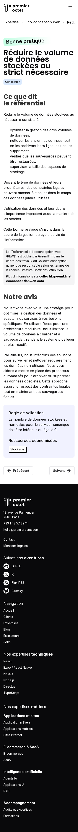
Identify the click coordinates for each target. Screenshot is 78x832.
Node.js (8, 680)
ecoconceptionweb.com (25, 281)
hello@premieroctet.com (21, 529)
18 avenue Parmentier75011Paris (18, 515)
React (7, 661)
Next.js (8, 674)
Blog (6, 629)
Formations (11, 816)
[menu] (70, 7)
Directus (9, 686)
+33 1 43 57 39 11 (15, 523)
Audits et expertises (17, 809)
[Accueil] (16, 8)
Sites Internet (12, 735)
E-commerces (13, 753)
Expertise (11, 22)
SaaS (7, 760)
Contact (9, 539)
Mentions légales (15, 546)
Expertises (10, 623)
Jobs (7, 642)
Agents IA (10, 778)
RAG (6, 791)
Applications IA (13, 784)
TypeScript (11, 693)
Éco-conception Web (43, 22)
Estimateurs (11, 636)
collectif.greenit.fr (53, 276)
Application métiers (17, 722)
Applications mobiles (18, 729)
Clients (8, 617)
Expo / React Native (17, 667)
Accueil (8, 610)
